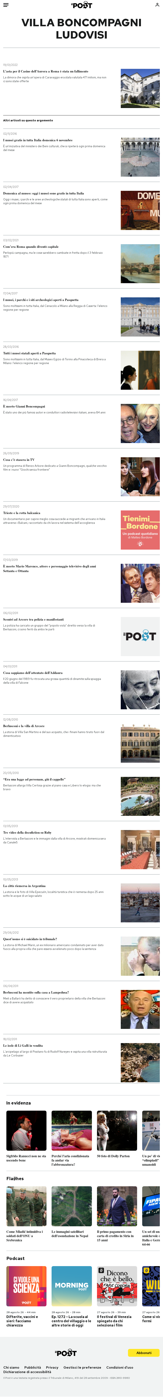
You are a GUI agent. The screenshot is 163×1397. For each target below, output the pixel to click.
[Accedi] (157, 5)
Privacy (52, 1367)
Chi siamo (11, 1367)
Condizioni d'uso (119, 1367)
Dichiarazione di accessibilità (27, 1372)
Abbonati (144, 1353)
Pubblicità (32, 1367)
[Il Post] (81, 4)
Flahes (15, 1178)
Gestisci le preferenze (82, 1367)
